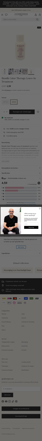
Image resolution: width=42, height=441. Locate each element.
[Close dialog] (40, 208)
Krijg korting (31, 227)
